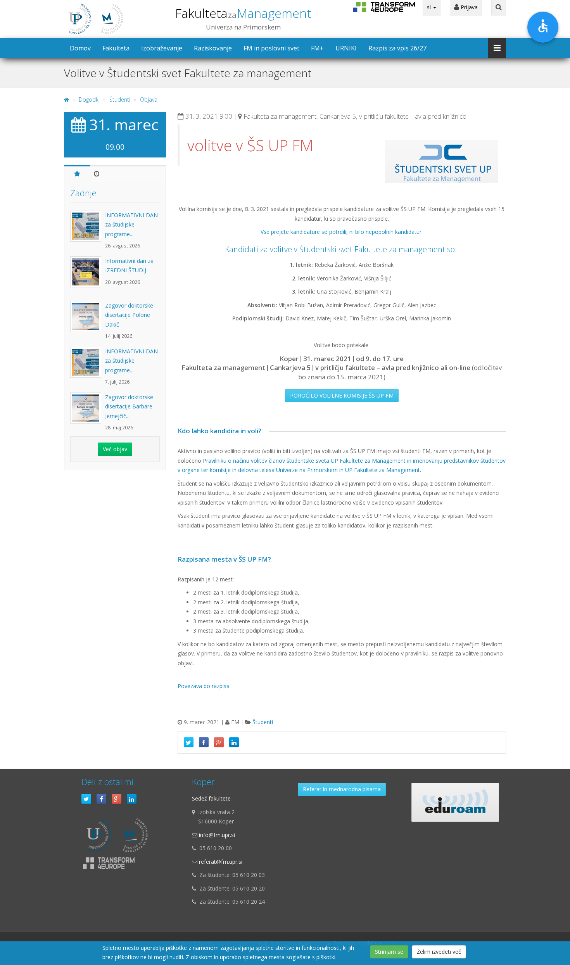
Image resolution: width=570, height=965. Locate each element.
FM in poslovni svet (271, 48)
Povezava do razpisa (204, 686)
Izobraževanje (161, 48)
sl (429, 7)
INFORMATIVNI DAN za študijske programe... (131, 224)
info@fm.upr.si (217, 835)
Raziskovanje (213, 48)
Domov (80, 48)
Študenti (119, 99)
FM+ (317, 48)
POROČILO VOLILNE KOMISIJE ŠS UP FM (342, 395)
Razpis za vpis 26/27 (397, 48)
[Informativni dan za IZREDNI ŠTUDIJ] (87, 275)
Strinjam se (389, 951)
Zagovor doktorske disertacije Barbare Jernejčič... (129, 406)
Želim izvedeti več (439, 951)
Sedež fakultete (211, 798)
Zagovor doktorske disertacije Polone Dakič (129, 315)
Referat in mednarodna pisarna (342, 789)
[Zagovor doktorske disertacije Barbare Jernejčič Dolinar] (87, 412)
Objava (148, 99)
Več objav (115, 449)
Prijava (468, 7)
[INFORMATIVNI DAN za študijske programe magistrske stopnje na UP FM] (87, 230)
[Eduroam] (455, 802)
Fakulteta (243, 13)
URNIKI (346, 48)
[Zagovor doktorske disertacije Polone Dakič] (87, 320)
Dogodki (89, 99)
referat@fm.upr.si (220, 861)
